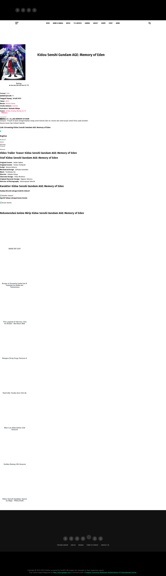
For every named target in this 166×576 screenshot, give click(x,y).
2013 (7, 101)
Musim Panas (10, 104)
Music (68, 23)
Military (4, 113)
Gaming (87, 23)
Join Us (73, 545)
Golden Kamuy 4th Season (15, 464)
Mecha (18, 111)
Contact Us (105, 545)
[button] (45, 139)
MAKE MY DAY (15, 249)
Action (8, 111)
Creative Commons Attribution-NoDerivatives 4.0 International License (110, 573)
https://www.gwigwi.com (62, 573)
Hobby (103, 23)
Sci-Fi (24, 111)
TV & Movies (78, 23)
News (48, 23)
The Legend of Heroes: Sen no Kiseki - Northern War (15, 323)
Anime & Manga (58, 23)
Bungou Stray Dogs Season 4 (14, 358)
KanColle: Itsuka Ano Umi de (15, 393)
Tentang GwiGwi (62, 545)
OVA (8, 93)
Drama (13, 111)
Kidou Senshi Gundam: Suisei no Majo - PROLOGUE (14, 500)
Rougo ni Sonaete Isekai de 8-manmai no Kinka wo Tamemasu (14, 285)
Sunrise (15, 106)
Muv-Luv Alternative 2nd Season (14, 429)
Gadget (95, 23)
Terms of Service (92, 545)
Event (111, 23)
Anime (118, 23)
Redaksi (81, 545)
